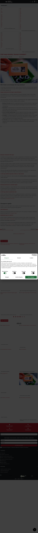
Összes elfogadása (31, 277)
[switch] (14, 273)
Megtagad (7, 277)
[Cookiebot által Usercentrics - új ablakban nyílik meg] (32, 255)
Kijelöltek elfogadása (19, 277)
